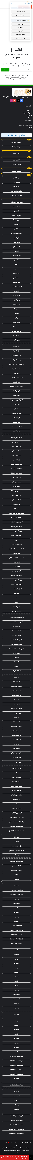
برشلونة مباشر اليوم (16, 866)
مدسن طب (16, 395)
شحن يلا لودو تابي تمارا (16, 522)
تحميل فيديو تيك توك (17, 1120)
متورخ (16, 264)
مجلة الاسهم (16, 229)
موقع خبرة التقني (16, 255)
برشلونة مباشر (16, 690)
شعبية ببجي (16, 562)
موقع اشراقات (16, 186)
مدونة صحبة (16, 326)
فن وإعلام (7, 75)
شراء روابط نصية (16, 355)
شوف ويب (16, 224)
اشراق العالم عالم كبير (17, 377)
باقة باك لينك (16, 160)
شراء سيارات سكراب (16, 808)
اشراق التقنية (16, 206)
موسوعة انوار (16, 335)
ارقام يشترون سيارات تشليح (16, 821)
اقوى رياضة (16, 391)
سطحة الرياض (16, 768)
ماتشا (16, 602)
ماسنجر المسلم (16, 171)
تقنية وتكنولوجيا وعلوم (19, 78)
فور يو (16, 540)
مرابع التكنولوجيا (16, 215)
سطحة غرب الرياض (16, 790)
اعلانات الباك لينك (16, 368)
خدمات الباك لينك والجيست (16, 617)
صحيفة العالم (16, 431)
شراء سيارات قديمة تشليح (16, 830)
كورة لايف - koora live (16, 1056)
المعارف (16, 291)
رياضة (7, 77)
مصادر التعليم (16, 404)
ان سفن (16, 211)
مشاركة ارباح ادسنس (16, 147)
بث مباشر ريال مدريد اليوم (16, 850)
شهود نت (16, 313)
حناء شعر (16, 593)
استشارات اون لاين (16, 286)
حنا (16, 597)
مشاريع (16, 657)
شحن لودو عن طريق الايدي (16, 557)
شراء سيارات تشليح (16, 813)
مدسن (16, 269)
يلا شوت (16, 677)
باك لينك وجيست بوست (16, 400)
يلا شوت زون (16, 1100)
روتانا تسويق (16, 273)
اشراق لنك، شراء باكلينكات (16, 364)
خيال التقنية (16, 220)
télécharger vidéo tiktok (16, 1133)
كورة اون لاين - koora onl (16, 930)
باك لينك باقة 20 (16, 631)
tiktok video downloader (16, 1129)
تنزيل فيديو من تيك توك (16, 1116)
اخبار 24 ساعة (16, 422)
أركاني (16, 318)
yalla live (16, 879)
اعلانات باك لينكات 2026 (16, 1085)
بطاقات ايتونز (16, 566)
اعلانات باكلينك (17, 671)
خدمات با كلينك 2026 (16, 644)
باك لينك (16, 666)
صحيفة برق (16, 182)
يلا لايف (16, 855)
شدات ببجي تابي (16, 451)
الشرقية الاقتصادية (16, 233)
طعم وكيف (17, 309)
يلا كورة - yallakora (16, 934)
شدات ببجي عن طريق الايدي (16, 513)
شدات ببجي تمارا (16, 442)
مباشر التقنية (16, 322)
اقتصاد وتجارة (15, 77)
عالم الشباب (16, 153)
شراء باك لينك (16, 346)
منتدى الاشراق (16, 382)
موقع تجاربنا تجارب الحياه (16, 648)
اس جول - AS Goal (16, 943)
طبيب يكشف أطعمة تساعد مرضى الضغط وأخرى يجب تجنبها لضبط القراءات (15, 1157)
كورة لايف (16, 959)
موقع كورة (16, 1014)
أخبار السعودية (16, 75)
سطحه (16, 773)
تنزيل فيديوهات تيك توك (16, 1124)
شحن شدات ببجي (17, 544)
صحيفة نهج (16, 246)
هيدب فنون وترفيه (16, 426)
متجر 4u (16, 508)
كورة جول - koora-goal (16, 894)
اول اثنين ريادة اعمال (16, 142)
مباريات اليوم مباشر (16, 686)
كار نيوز (16, 251)
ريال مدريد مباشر (16, 695)
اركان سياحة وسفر (16, 195)
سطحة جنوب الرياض (16, 795)
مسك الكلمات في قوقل (16, 202)
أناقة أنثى (16, 260)
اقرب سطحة (16, 799)
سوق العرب (16, 626)
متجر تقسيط (16, 486)
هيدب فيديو (16, 295)
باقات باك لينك (16, 360)
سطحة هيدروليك (16, 781)
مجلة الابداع (16, 277)
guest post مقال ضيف (16, 622)
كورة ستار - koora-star (16, 890)
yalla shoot (16, 682)
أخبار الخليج (24, 77)
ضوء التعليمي (16, 177)
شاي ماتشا (17, 606)
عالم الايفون (16, 237)
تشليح (16, 804)
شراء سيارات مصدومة (16, 826)
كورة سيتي (16, 841)
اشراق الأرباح (16, 340)
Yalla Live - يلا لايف (16, 925)
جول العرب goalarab (16, 846)
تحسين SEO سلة (16, 164)
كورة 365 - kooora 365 (16, 939)
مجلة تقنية (17, 409)
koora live (16, 908)
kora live (16, 954)
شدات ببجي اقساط (16, 437)
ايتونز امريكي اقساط (16, 531)
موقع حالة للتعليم (16, 417)
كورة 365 (16, 837)
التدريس (16, 373)
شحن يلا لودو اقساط (16, 468)
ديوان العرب (16, 653)
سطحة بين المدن (16, 777)
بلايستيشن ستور (16, 571)
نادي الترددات (16, 282)
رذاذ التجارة (16, 304)
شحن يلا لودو (16, 553)
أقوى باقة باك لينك (16, 639)
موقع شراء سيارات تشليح (16, 817)
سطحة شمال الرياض (16, 786)
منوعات (9, 78)
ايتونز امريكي (16, 459)
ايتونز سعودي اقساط (16, 464)
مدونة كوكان (16, 242)
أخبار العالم (25, 75)
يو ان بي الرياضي (16, 413)
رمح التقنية (16, 300)
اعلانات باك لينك (16, 662)
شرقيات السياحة (16, 331)
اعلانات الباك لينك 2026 (16, 386)
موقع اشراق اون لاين (16, 191)
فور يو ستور (16, 504)
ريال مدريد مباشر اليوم (16, 861)
